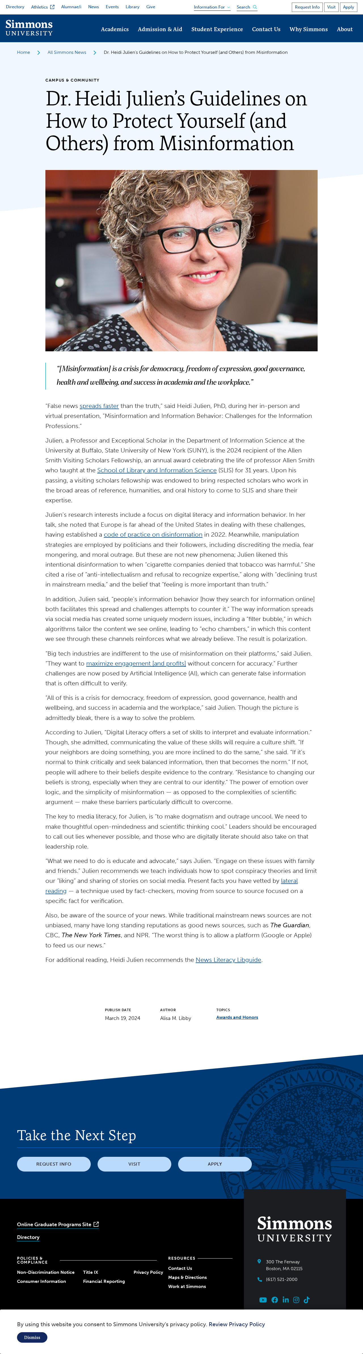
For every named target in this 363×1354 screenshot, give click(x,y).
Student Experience (217, 29)
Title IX (90, 1272)
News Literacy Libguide (228, 960)
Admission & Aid (160, 29)
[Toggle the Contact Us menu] (266, 37)
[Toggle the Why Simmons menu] (308, 37)
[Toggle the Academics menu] (114, 37)
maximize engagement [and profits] (136, 663)
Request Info (307, 7)
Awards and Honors (237, 1017)
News (93, 6)
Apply (348, 7)
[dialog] (181, 1332)
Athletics (39, 7)
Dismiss (32, 1337)
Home (23, 52)
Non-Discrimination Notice (46, 1272)
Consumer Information (41, 1281)
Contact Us (266, 29)
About (345, 29)
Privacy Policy (148, 1272)
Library (133, 6)
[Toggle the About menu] (344, 37)
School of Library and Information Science (157, 470)
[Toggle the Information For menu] (210, 6)
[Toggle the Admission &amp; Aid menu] (160, 37)
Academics (115, 29)
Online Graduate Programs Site (54, 1224)
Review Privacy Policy (237, 1324)
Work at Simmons (187, 1286)
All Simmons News (67, 52)
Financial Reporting (104, 1281)
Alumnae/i (71, 6)
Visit (331, 7)
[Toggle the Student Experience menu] (217, 37)
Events (112, 6)
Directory (15, 6)
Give (150, 6)
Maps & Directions (187, 1277)
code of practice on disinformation (153, 534)
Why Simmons (309, 29)
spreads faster (99, 406)
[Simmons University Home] (29, 34)
